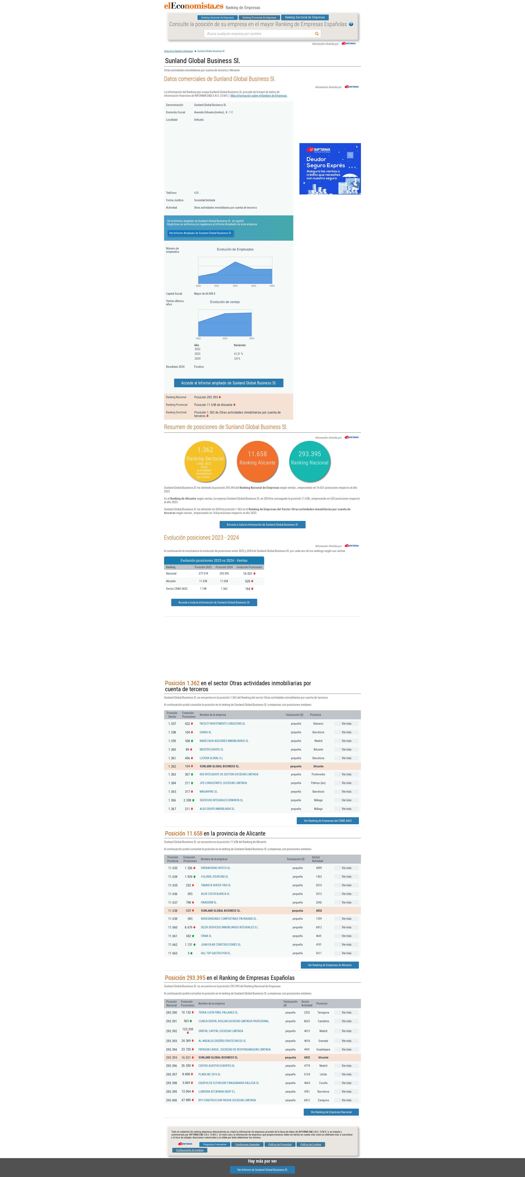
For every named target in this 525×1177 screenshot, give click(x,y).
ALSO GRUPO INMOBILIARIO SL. (217, 808)
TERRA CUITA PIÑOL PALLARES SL (218, 1012)
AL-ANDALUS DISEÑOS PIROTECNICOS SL (222, 1041)
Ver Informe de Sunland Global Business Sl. (262, 1170)
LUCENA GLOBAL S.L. (212, 758)
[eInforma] (184, 1142)
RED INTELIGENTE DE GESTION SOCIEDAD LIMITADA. (229, 774)
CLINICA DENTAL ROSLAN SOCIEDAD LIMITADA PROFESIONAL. (234, 1021)
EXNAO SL (205, 732)
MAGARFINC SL (208, 791)
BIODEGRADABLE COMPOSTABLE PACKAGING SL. (229, 918)
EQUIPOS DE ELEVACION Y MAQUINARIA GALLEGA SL (229, 1083)
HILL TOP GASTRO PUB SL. (216, 953)
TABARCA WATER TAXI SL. (216, 885)
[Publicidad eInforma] (330, 193)
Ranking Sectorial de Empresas (305, 17)
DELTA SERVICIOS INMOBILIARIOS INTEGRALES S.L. (230, 927)
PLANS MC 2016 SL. (210, 1074)
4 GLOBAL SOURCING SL (214, 876)
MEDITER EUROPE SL (212, 749)
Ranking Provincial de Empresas (259, 17)
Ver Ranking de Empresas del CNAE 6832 (328, 821)
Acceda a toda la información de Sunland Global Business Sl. (262, 524)
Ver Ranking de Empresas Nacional (331, 1112)
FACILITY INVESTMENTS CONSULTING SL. (223, 723)
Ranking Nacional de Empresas (217, 17)
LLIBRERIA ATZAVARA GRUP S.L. (217, 1091)
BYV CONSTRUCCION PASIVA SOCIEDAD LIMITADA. (228, 1100)
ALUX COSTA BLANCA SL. (215, 893)
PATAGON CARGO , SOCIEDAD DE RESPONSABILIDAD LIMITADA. (235, 1049)
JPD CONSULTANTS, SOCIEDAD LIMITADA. (224, 783)
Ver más (347, 723)
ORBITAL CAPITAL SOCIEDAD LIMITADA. (221, 1031)
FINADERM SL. (209, 902)
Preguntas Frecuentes (214, 1144)
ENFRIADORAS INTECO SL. (216, 868)
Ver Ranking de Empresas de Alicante (330, 965)
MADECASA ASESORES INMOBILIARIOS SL (224, 741)
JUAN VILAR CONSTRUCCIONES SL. (221, 944)
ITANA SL (206, 936)
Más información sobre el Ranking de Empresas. (259, 96)
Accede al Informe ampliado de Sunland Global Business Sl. (228, 382)
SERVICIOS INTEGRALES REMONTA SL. (222, 800)
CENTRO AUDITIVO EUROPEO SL (217, 1065)
